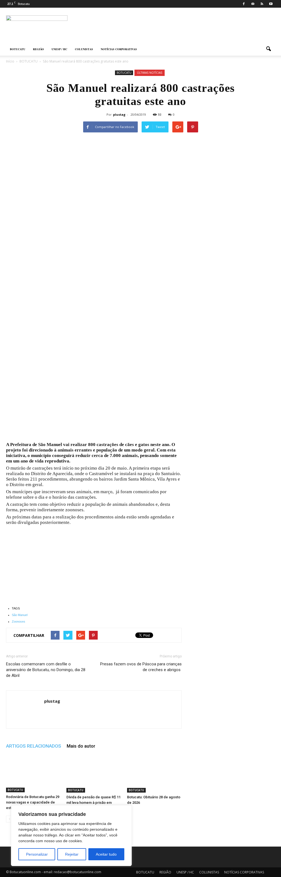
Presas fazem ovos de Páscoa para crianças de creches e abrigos (141, 667)
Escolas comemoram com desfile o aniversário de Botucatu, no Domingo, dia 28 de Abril (45, 670)
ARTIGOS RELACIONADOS (33, 746)
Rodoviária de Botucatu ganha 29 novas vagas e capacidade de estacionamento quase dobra (32, 802)
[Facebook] (244, 4)
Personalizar (37, 854)
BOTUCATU (17, 49)
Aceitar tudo (106, 854)
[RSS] (262, 4)
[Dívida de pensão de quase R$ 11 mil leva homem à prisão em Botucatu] (93, 773)
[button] (268, 49)
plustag (119, 114)
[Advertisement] (94, 401)
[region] (71, 835)
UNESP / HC (59, 49)
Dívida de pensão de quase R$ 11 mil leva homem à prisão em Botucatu (93, 802)
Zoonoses (18, 621)
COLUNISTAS (84, 49)
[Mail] (253, 4)
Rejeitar (71, 854)
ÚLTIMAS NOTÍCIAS (149, 73)
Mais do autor (81, 746)
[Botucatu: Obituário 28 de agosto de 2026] (154, 773)
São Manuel (19, 615)
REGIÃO (38, 49)
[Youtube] (271, 4)
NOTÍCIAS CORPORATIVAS (119, 49)
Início (10, 61)
